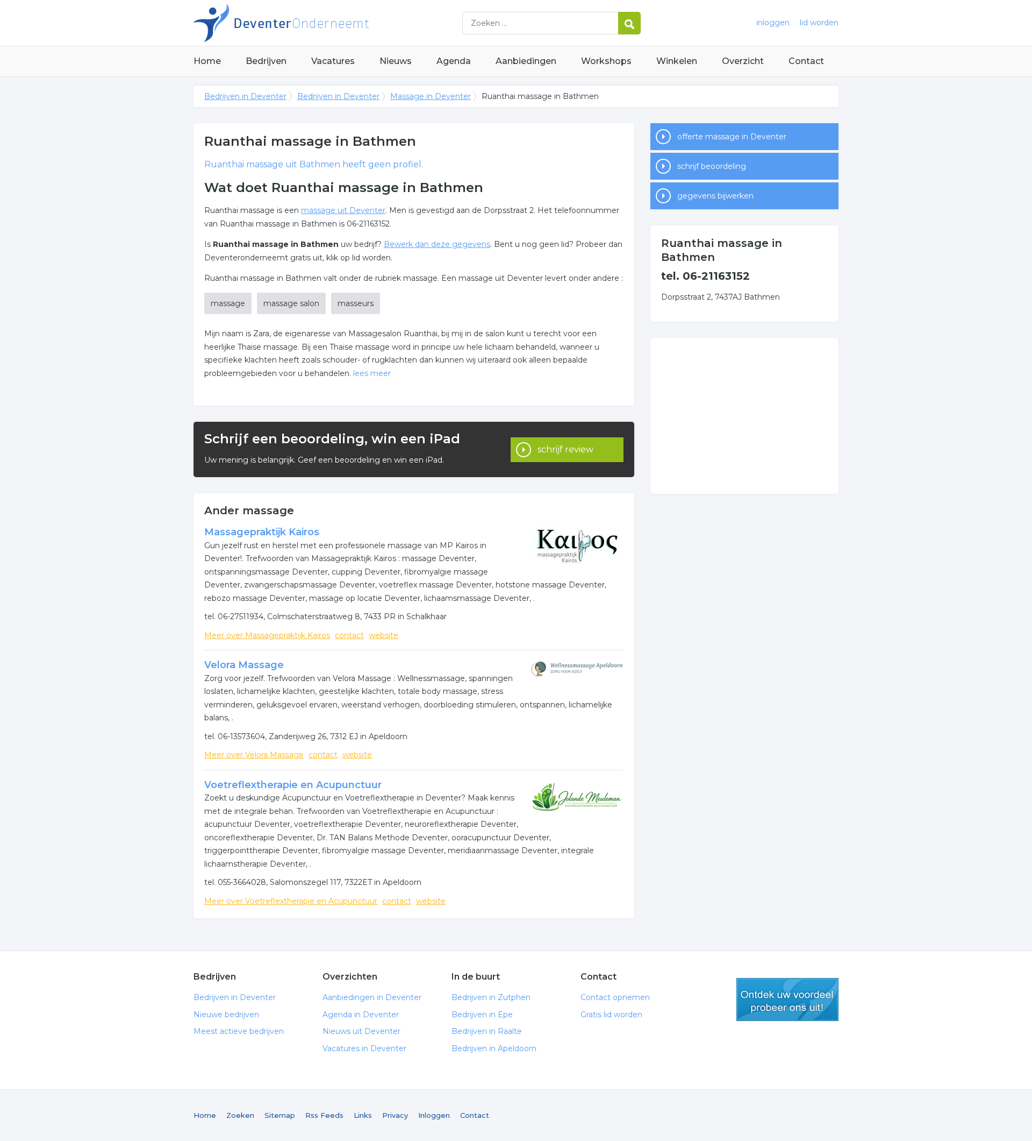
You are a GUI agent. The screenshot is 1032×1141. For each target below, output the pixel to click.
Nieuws (395, 61)
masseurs (356, 303)
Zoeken (240, 1115)
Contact (806, 61)
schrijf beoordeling (711, 166)
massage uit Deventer (343, 210)
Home (207, 61)
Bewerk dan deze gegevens (437, 244)
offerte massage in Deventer (731, 136)
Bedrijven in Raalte (487, 1031)
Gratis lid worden (611, 1014)
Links (363, 1115)
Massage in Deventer (430, 96)
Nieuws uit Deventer (361, 1031)
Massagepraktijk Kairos (261, 532)
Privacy (395, 1115)
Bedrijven (266, 61)
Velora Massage (244, 665)
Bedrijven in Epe (482, 1014)
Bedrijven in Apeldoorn (494, 1048)
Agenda (453, 61)
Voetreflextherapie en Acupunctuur (293, 785)
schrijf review (565, 449)
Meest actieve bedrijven (239, 1031)
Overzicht (743, 61)
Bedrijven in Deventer (328, 23)
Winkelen (676, 61)
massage (228, 303)
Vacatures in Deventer (364, 1048)
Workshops (606, 61)
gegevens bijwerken (715, 196)
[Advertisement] (744, 416)
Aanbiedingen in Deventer (371, 997)
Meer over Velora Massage (254, 755)
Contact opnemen (615, 997)
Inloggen (434, 1115)
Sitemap (279, 1115)
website (383, 635)
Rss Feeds (324, 1115)
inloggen (773, 22)
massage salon (291, 303)
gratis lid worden (787, 999)
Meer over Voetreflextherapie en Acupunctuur (290, 901)
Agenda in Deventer (360, 1014)
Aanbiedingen (526, 61)
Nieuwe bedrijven (226, 1014)
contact (349, 635)
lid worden (819, 22)
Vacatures (333, 61)
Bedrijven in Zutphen (491, 997)
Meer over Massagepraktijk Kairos (267, 635)
